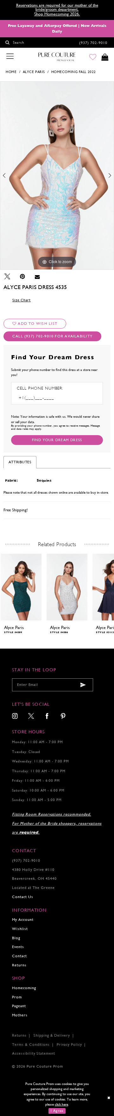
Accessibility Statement (33, 1053)
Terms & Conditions (31, 1044)
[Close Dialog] (109, 1098)
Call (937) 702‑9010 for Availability (52, 336)
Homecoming (24, 988)
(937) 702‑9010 (26, 860)
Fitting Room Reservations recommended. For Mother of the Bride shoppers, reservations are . (56, 823)
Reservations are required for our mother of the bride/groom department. (57, 7)
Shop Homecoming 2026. (57, 13)
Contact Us (22, 897)
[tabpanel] (57, 175)
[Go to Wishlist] (92, 57)
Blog (16, 938)
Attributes (20, 462)
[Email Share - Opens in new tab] (37, 277)
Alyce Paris (34, 72)
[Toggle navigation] (10, 56)
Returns (19, 965)
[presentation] (21, 587)
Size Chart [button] (21, 300)
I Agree (57, 1111)
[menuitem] (15, 716)
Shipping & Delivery (52, 1035)
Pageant (19, 1006)
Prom (17, 997)
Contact (19, 956)
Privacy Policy (69, 1044)
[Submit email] (83, 685)
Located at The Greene (33, 887)
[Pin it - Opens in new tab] (22, 277)
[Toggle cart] (105, 57)
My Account (23, 919)
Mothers (20, 1015)
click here (61, 1104)
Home (11, 72)
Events (18, 947)
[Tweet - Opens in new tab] (7, 276)
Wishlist (20, 929)
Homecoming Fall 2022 (73, 72)
